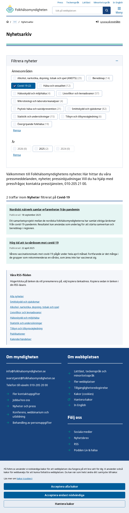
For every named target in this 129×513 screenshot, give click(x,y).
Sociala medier (83, 432)
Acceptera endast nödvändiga (64, 495)
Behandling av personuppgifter (32, 422)
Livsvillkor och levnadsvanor (26, 312)
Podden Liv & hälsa (86, 450)
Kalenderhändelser (20, 339)
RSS (76, 444)
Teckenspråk (72, 2)
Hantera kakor (64, 504)
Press (60, 2)
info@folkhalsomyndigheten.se (26, 371)
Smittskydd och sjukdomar (25, 301)
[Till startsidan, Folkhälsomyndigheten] (26, 9)
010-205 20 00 (39, 385)
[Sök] (107, 10)
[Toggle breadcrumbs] (15, 22)
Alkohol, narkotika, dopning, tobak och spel (34, 307)
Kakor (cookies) (83, 394)
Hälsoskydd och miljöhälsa (24, 317)
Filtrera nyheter (24, 60)
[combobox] (81, 10)
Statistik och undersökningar (26, 323)
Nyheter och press (24, 406)
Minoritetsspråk (102, 2)
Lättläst (86, 2)
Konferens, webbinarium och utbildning (31, 414)
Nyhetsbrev (81, 438)
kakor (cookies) (24, 478)
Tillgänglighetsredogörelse (91, 388)
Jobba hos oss (21, 400)
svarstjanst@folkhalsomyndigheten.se (30, 378)
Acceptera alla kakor (64, 486)
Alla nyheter (17, 296)
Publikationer (17, 334)
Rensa (17, 130)
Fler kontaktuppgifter (26, 394)
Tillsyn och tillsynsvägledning (26, 328)
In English (118, 2)
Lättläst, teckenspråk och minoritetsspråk (90, 373)
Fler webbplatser (84, 381)
